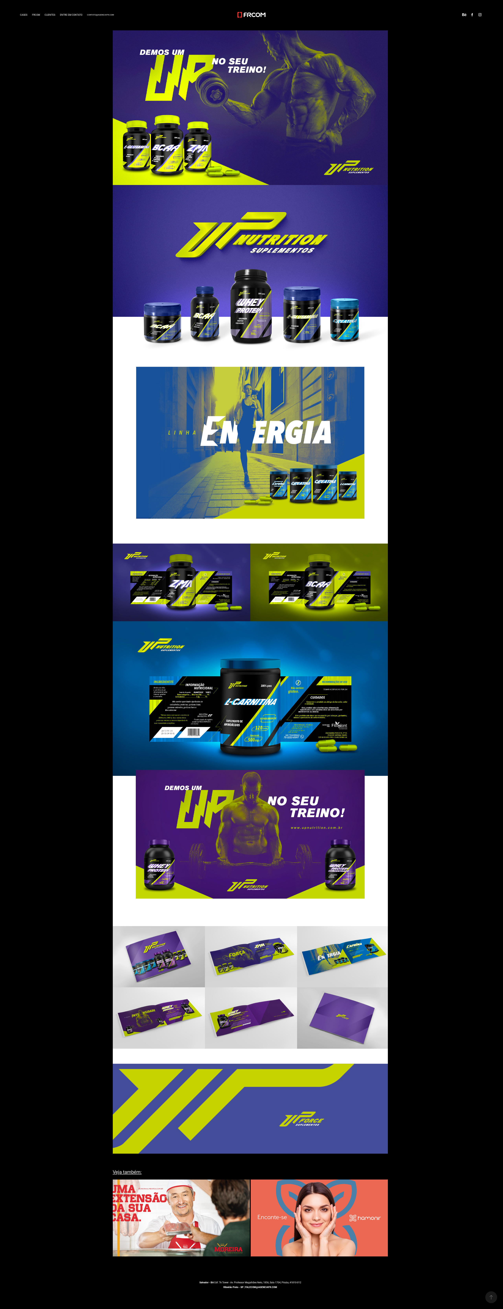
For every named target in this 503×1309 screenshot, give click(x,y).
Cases (23, 14)
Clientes (50, 14)
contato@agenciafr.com (100, 14)
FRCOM (36, 14)
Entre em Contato (71, 14)
